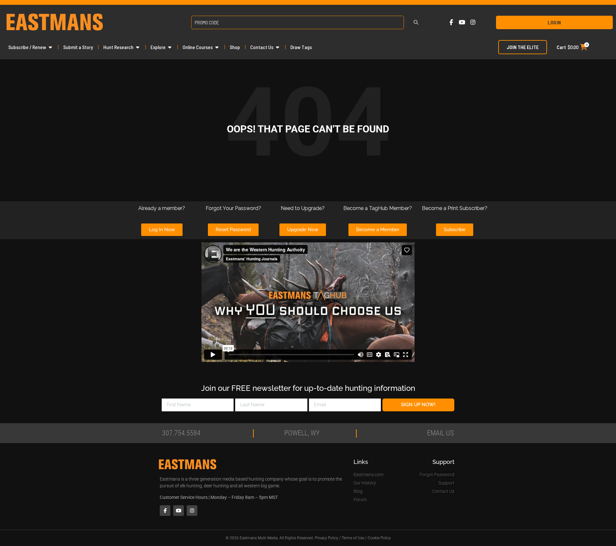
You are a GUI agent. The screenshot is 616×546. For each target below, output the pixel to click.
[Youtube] (462, 22)
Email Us (440, 433)
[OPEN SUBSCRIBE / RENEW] (50, 47)
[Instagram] (472, 22)
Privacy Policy (326, 538)
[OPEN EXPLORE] (169, 47)
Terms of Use (353, 538)
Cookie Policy (379, 538)
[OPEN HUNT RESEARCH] (137, 47)
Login (554, 22)
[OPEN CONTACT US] (277, 47)
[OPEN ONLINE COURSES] (216, 47)
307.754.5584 (181, 433)
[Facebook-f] (451, 22)
